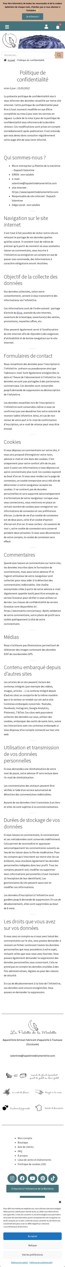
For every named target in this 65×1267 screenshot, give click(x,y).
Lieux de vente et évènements (34, 1159)
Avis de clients (26, 1146)
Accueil (11, 60)
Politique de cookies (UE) (32, 1164)
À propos (23, 1155)
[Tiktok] (53, 1178)
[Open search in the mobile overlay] (32, 55)
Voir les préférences (32, 1254)
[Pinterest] (42, 1178)
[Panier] (58, 27)
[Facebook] (22, 1178)
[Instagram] (12, 1178)
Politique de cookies (19, 1262)
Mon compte (25, 1138)
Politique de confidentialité (41, 1262)
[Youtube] (32, 1178)
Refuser (32, 1245)
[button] (60, 1202)
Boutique (23, 1142)
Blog (19, 312)
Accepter (32, 1236)
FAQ (20, 1151)
